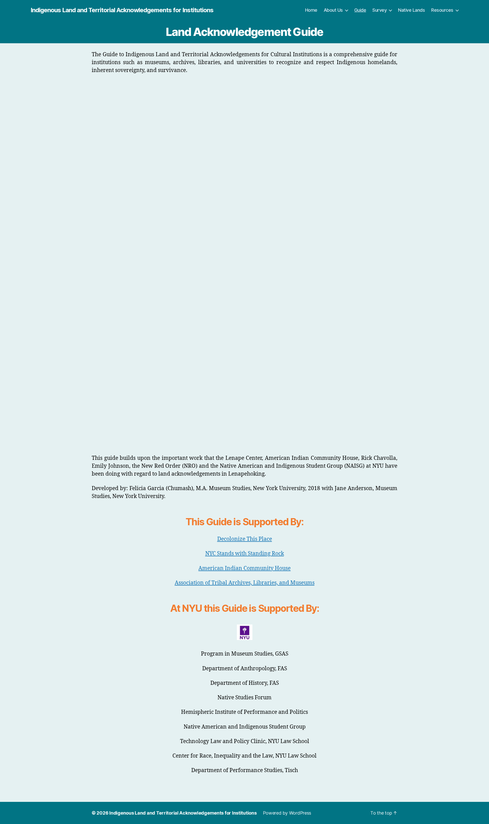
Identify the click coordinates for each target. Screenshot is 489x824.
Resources (442, 10)
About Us (333, 10)
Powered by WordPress (287, 813)
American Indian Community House (244, 568)
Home (311, 10)
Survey (379, 10)
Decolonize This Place (244, 539)
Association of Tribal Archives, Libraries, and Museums (245, 582)
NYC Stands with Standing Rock (244, 553)
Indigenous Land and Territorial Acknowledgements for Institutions (122, 10)
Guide (360, 10)
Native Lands (411, 10)
